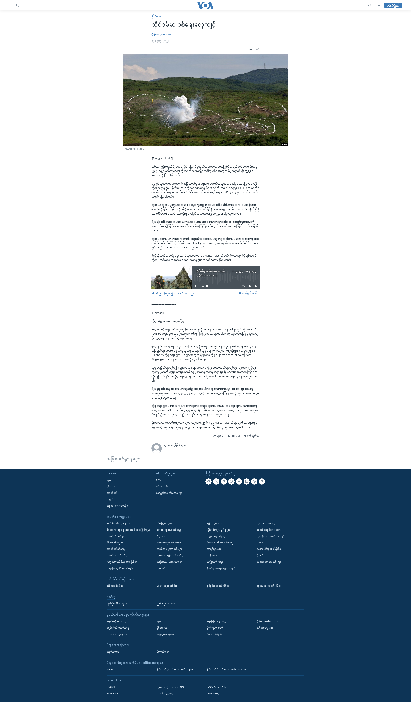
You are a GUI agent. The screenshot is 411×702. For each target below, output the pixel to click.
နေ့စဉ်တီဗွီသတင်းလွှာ (117, 621)
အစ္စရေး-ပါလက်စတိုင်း (118, 505)
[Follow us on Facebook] (209, 481)
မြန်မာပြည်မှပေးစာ (215, 523)
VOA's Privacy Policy (217, 687)
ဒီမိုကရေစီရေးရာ (115, 542)
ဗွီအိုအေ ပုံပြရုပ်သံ (215, 634)
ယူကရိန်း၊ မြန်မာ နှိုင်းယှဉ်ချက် (171, 555)
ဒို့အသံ (260, 555)
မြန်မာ (109, 480)
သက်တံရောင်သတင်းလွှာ (269, 561)
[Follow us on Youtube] (224, 481)
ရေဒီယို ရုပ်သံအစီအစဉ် (118, 627)
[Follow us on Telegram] (239, 481)
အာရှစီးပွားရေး (214, 549)
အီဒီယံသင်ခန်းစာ (115, 586)
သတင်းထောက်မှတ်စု (117, 555)
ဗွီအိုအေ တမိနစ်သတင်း (268, 621)
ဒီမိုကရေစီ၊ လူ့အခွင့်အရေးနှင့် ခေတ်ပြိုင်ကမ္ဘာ (128, 530)
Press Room (113, 693)
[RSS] (247, 481)
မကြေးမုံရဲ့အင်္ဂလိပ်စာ (167, 586)
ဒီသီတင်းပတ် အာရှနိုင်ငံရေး (220, 542)
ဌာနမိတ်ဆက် (113, 651)
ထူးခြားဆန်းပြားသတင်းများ (170, 561)
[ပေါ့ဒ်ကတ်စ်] (254, 481)
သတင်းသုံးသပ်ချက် (116, 536)
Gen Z (260, 542)
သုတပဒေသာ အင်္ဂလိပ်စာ (269, 586)
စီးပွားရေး (161, 536)
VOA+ (110, 669)
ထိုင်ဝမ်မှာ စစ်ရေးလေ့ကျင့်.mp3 (213, 271)
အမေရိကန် (112, 493)
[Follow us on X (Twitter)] (216, 481)
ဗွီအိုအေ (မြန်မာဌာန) (161, 34)
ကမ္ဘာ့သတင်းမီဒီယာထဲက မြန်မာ (122, 561)
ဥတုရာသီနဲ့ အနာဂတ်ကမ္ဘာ (169, 530)
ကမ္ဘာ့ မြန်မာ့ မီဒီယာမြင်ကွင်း (120, 568)
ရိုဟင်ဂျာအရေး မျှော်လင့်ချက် (221, 568)
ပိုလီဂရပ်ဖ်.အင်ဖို (215, 627)
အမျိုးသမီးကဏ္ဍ (215, 561)
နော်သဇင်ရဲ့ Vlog (265, 627)
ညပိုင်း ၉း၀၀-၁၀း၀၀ (166, 603)
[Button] (254, 49)
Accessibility (213, 693)
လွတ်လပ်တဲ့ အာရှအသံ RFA (170, 687)
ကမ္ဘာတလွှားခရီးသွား (217, 536)
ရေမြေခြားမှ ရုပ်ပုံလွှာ (217, 621)
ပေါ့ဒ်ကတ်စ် (162, 486)
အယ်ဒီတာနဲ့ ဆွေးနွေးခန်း (119, 523)
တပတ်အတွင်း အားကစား (169, 542)
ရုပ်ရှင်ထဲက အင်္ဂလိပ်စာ (218, 586)
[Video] (379, 5)
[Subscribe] (262, 481)
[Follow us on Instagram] (231, 481)
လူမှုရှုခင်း (161, 568)
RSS (158, 480)
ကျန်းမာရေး (212, 555)
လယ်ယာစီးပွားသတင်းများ (169, 549)
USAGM (111, 687)
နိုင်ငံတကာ (157, 16)
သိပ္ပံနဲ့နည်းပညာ (164, 523)
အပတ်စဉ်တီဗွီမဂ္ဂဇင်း (117, 634)
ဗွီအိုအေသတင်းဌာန (208, 275)
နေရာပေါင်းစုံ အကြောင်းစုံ (269, 549)
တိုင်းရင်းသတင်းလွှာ (266, 523)
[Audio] (369, 5)
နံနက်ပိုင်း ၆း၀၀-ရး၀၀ (117, 603)
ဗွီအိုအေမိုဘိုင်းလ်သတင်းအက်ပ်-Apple (175, 669)
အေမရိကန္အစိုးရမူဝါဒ (166, 693)
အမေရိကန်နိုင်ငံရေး (116, 549)
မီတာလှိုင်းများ (163, 651)
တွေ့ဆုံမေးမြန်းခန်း (166, 634)
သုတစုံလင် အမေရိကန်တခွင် (270, 536)
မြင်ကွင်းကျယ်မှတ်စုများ (218, 530)
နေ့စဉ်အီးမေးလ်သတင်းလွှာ (169, 493)
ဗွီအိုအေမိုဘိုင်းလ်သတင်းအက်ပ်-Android (226, 669)
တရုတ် (110, 499)
